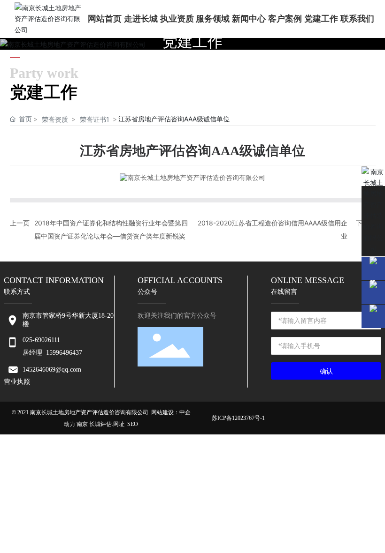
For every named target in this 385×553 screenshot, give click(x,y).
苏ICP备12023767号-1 (238, 418)
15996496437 (64, 352)
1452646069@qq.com (52, 369)
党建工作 (192, 41)
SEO (132, 424)
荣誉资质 (55, 119)
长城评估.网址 (106, 424)
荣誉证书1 (94, 119)
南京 (82, 424)
